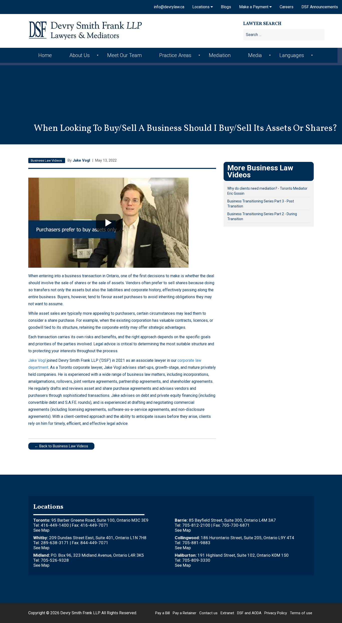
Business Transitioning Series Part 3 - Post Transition (260, 203)
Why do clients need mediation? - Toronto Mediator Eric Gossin (267, 190)
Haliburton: (186, 555)
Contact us (208, 613)
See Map (41, 530)
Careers (286, 7)
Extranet (227, 613)
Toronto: (41, 520)
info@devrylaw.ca (169, 7)
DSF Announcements (319, 7)
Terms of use (301, 613)
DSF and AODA (249, 613)
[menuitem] (46, 55)
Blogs (226, 7)
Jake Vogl (82, 160)
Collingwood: (187, 537)
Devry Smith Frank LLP (80, 612)
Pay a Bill (162, 613)
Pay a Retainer (184, 613)
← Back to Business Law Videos (61, 446)
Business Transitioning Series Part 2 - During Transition (262, 216)
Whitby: (40, 537)
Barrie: (181, 520)
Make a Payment (254, 7)
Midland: (41, 555)
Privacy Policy (275, 613)
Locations (201, 7)
